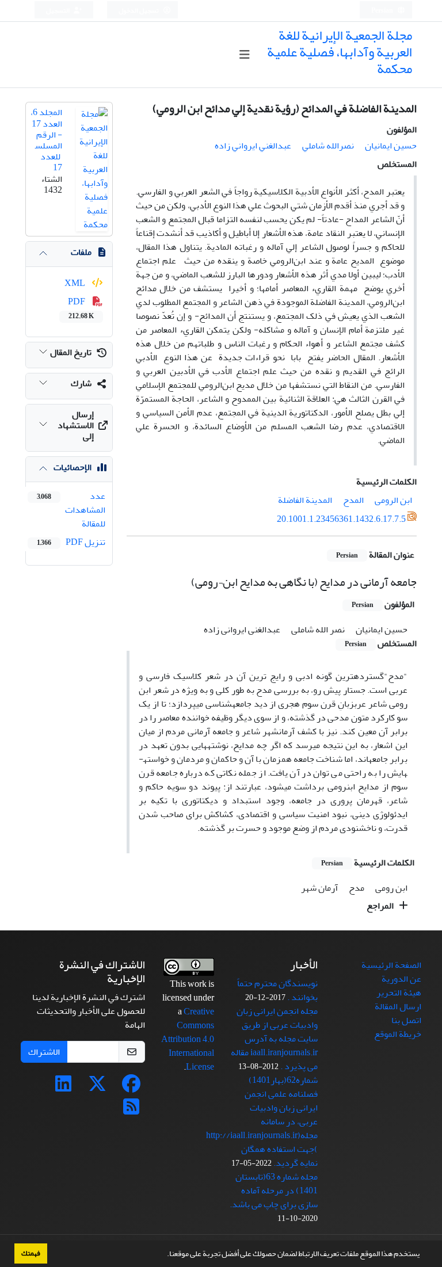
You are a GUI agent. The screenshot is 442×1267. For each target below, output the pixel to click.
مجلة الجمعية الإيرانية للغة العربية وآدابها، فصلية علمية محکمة (339, 52)
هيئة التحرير (398, 992)
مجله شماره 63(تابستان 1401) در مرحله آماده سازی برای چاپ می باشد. (274, 1190)
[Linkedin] (63, 1087)
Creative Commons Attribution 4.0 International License (187, 1039)
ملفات (81, 252)
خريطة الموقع (397, 1034)
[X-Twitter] (97, 1087)
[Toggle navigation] (244, 55)
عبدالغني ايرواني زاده (253, 145)
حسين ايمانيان (391, 145)
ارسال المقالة (398, 1006)
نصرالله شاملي (328, 145)
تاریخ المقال (71, 352)
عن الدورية (401, 978)
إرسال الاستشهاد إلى (76, 425)
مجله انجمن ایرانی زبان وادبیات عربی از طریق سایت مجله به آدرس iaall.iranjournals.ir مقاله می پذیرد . (274, 1038)
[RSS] (131, 1110)
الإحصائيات (73, 467)
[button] (164, 1255)
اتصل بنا (406, 1020)
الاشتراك (44, 1051)
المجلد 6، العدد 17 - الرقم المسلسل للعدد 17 (46, 140)
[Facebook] (131, 1087)
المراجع (381, 905)
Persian (382, 10)
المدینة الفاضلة (305, 500)
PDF (81, 308)
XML (75, 283)
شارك (81, 383)
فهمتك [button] (30, 1253)
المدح (353, 500)
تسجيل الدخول (139, 10)
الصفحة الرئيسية (391, 965)
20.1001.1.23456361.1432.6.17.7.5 (341, 519)
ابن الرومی (393, 500)
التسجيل (58, 10)
